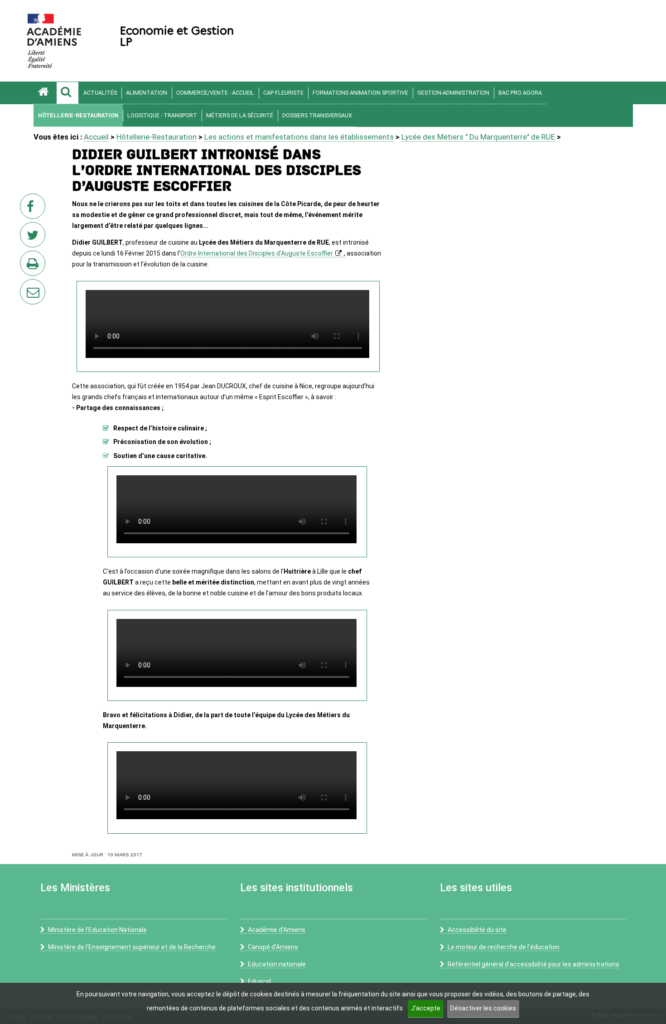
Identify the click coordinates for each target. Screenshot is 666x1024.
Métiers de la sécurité (239, 115)
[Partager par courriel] (26, 286)
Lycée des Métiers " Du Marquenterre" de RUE (478, 136)
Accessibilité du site (477, 929)
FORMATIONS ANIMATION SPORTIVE (360, 92)
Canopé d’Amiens (273, 947)
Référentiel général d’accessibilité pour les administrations (533, 964)
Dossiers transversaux (317, 115)
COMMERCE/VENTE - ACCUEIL (215, 92)
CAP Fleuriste (283, 92)
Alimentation (146, 92)
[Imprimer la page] (34, 266)
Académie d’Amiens (276, 929)
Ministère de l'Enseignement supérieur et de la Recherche (132, 947)
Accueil (96, 136)
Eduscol (259, 981)
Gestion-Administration (453, 92)
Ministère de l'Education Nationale (97, 929)
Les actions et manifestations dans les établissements (299, 136)
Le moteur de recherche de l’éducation (504, 947)
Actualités (100, 92)
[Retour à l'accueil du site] (45, 93)
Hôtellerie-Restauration (78, 115)
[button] (67, 93)
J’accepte (425, 1008)
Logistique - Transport (162, 115)
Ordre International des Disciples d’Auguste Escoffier (256, 253)
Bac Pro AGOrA (520, 92)
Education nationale (277, 964)
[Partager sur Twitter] (34, 237)
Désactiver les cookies (483, 1008)
